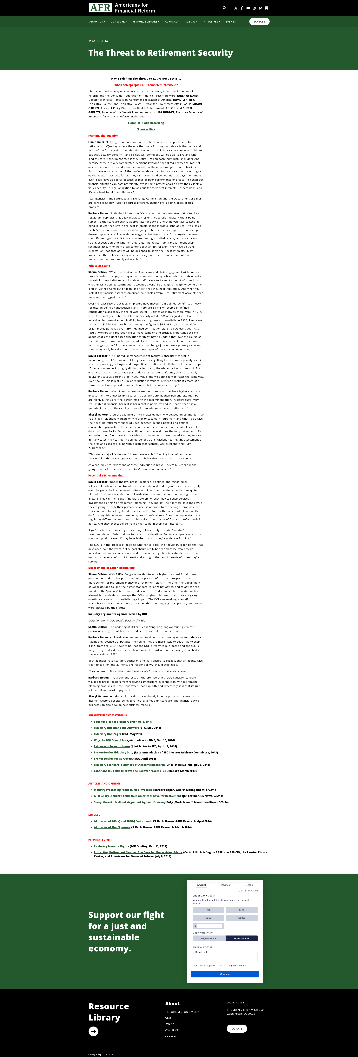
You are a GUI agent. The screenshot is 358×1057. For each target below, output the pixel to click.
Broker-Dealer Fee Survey (111, 758)
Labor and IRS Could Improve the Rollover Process (127, 771)
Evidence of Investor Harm (112, 746)
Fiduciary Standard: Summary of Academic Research (129, 764)
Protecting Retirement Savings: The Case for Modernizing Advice (138, 852)
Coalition (172, 1030)
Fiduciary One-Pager (107, 734)
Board (169, 1024)
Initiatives (210, 21)
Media (190, 21)
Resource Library (144, 21)
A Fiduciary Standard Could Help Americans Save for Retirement (137, 796)
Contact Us (109, 1054)
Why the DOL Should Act (110, 740)
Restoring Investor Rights (111, 846)
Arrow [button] (93, 1031)
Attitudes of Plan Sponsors (112, 827)
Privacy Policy (94, 1054)
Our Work (118, 21)
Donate (259, 21)
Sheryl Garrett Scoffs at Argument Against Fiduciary (130, 802)
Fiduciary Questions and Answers (116, 728)
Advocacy (172, 21)
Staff (169, 1018)
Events (231, 21)
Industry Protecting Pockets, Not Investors (123, 789)
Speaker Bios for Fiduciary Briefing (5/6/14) (123, 721)
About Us (96, 21)
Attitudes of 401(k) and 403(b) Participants (123, 821)
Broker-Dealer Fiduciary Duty (113, 752)
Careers (170, 1036)
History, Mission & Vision (182, 1012)
